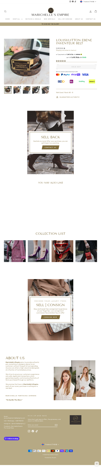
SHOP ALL (17, 19)
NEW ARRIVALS (49, 19)
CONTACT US (91, 19)
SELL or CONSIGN (65, 19)
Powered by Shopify (50, 457)
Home (7, 19)
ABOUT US (79, 19)
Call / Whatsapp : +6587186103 (13, 421)
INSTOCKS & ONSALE (33, 19)
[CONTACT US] (50, 142)
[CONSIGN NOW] (50, 309)
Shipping (58, 50)
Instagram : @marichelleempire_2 (14, 423)
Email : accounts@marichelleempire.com (14, 417)
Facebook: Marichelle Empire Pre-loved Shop (13, 427)
